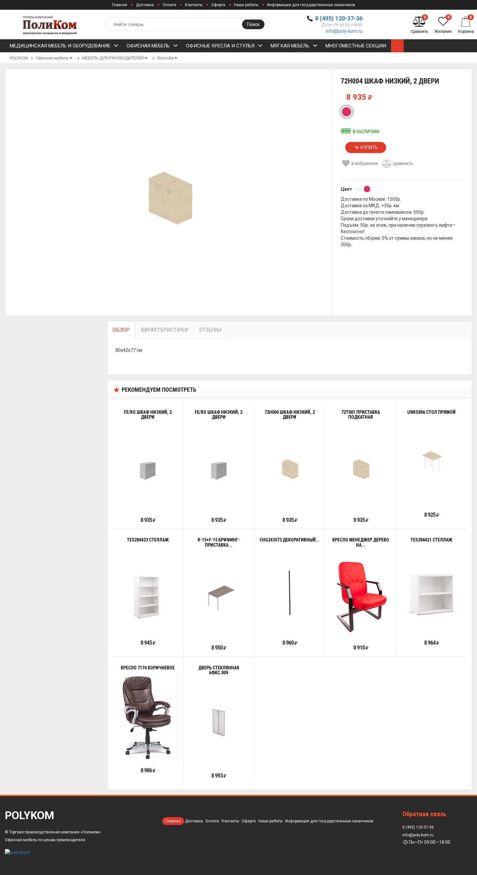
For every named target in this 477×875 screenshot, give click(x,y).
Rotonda (165, 58)
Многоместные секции (355, 46)
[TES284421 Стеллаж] (431, 589)
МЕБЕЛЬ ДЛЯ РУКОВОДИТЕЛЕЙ (113, 58)
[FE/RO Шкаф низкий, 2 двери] (147, 467)
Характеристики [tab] (164, 330)
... (397, 46)
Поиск (253, 24)
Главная (119, 5)
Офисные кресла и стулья (220, 46)
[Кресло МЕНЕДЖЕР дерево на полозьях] (360, 594)
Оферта (218, 5)
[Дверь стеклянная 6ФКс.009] (219, 722)
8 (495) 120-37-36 (338, 18)
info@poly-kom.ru (344, 31)
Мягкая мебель (290, 46)
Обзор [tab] (121, 330)
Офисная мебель (148, 46)
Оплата (169, 5)
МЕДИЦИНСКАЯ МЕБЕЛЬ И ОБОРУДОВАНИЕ (60, 46)
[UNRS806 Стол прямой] (431, 461)
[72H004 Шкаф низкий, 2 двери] (289, 467)
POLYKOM (19, 58)
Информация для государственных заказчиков (311, 5)
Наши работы (246, 5)
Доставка (145, 5)
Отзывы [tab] (210, 330)
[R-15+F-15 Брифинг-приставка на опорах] (219, 594)
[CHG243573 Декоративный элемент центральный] (289, 589)
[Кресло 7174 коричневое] (147, 717)
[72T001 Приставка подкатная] (360, 467)
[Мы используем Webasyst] (17, 852)
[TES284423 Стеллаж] (147, 589)
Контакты (193, 5)
